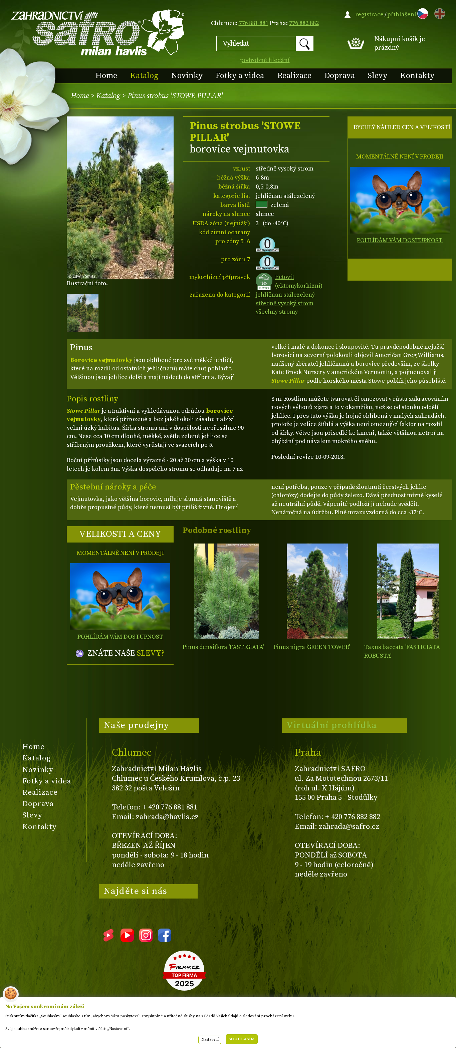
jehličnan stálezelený (285, 295)
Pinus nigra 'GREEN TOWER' (311, 647)
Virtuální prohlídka (331, 725)
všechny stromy (277, 312)
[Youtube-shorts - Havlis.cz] (108, 940)
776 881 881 (253, 23)
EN (438, 12)
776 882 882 (304, 23)
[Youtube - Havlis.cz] (127, 940)
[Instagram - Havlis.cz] (146, 940)
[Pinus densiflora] (226, 591)
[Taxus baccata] (408, 591)
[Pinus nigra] (317, 591)
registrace (369, 14)
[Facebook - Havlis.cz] (164, 940)
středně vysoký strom (284, 303)
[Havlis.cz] (98, 32)
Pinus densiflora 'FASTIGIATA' (223, 647)
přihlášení (401, 14)
